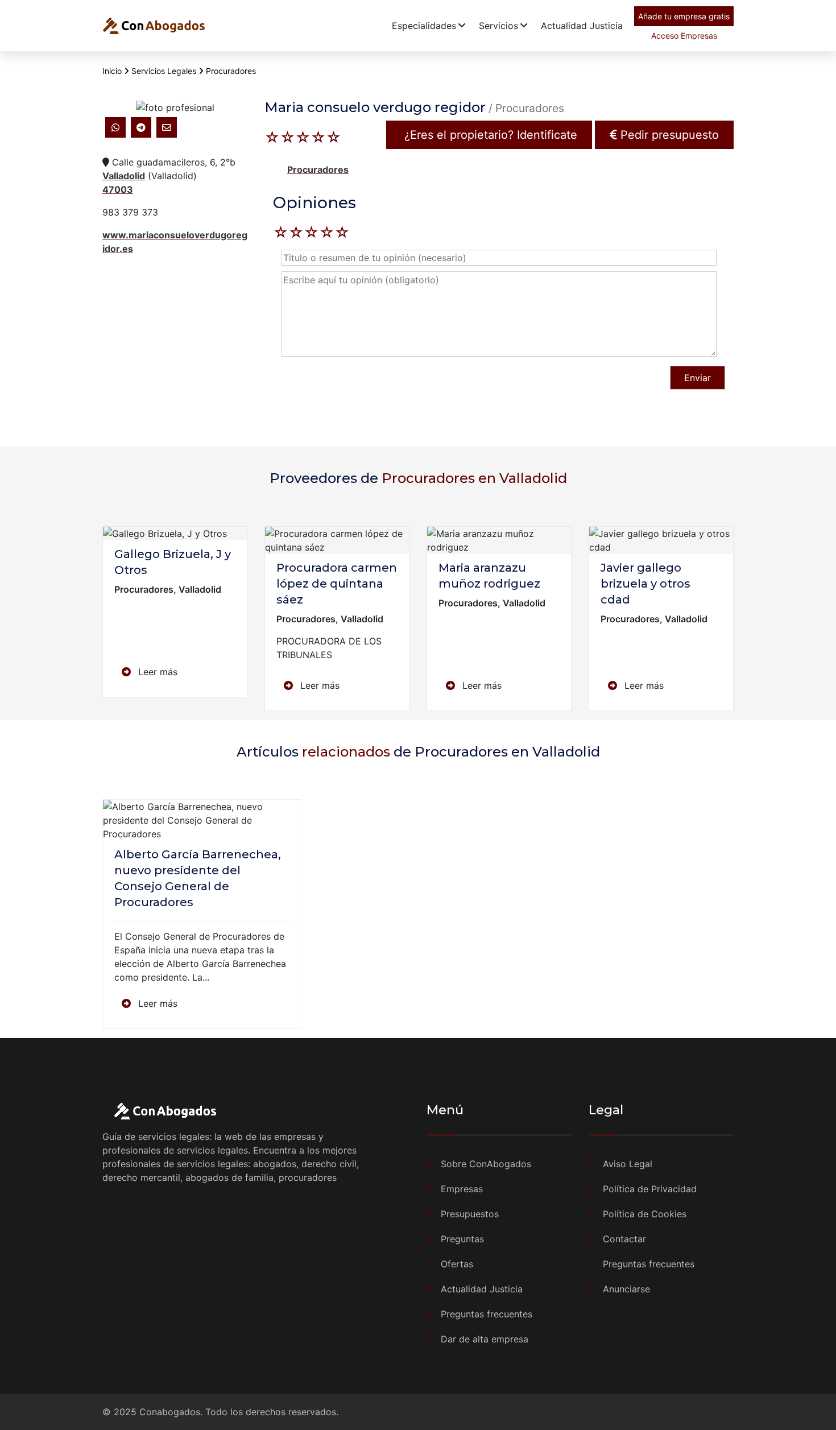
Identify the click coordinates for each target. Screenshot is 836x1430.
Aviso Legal (627, 1163)
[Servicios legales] (153, 26)
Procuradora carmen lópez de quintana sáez (336, 583)
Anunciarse (626, 1289)
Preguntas (462, 1239)
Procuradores (318, 169)
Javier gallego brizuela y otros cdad (645, 583)
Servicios (498, 25)
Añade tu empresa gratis (684, 16)
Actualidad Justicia (582, 25)
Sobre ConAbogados (486, 1163)
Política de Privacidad (650, 1189)
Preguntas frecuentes (486, 1314)
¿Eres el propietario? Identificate (489, 135)
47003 (117, 189)
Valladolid (123, 175)
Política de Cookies (644, 1214)
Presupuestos (470, 1214)
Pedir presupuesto (668, 135)
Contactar (624, 1239)
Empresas (462, 1189)
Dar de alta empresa (484, 1339)
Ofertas (457, 1264)
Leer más (156, 671)
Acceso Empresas (684, 35)
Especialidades (424, 25)
